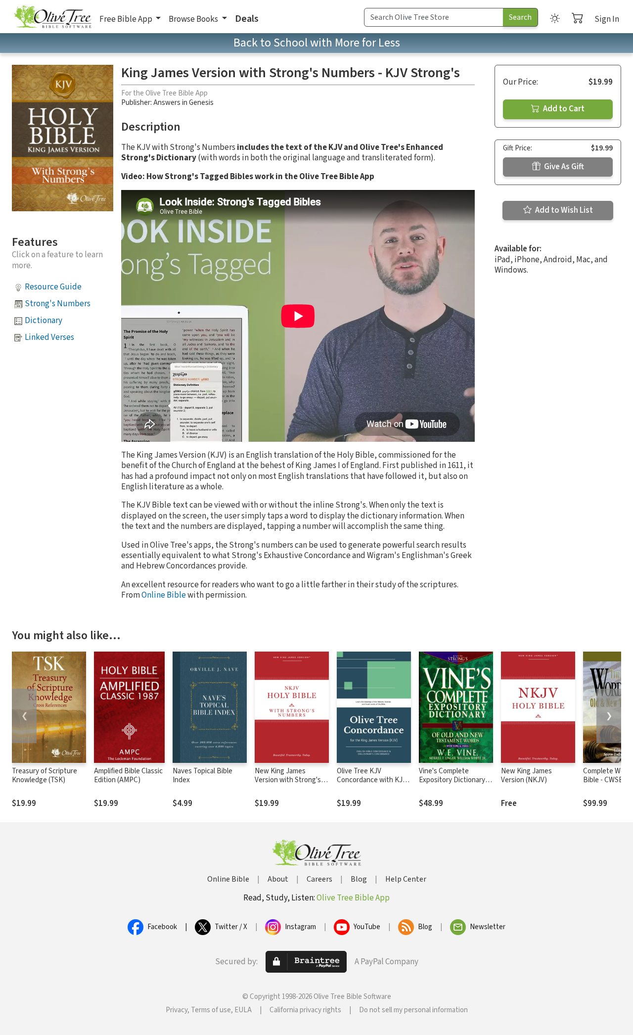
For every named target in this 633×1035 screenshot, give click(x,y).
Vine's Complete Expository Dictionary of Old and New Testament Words (456, 785)
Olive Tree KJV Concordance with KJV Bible (372, 780)
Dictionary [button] (43, 321)
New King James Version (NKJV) (526, 776)
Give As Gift (563, 167)
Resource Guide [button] (53, 287)
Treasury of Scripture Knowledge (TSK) (44, 776)
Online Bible (163, 595)
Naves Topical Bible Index (202, 776)
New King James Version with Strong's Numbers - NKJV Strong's (288, 785)
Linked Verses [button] (49, 337)
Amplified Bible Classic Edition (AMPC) (128, 776)
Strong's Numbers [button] (57, 304)
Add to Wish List (563, 210)
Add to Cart (563, 109)
